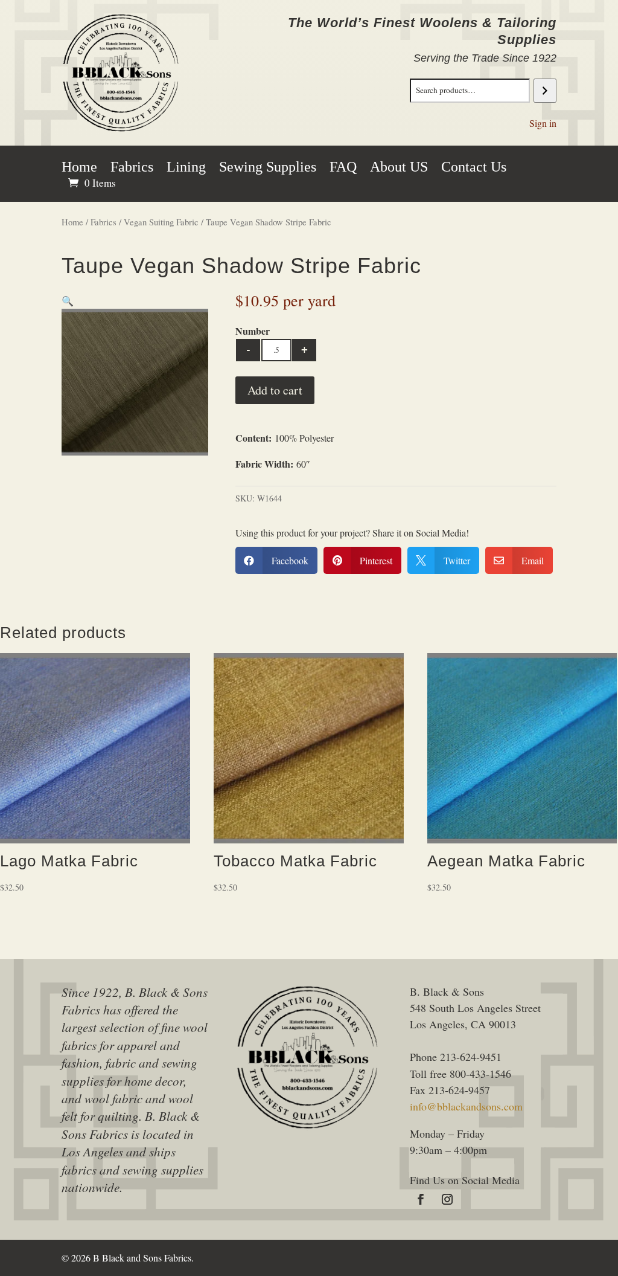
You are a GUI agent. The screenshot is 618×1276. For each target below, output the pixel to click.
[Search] (545, 91)
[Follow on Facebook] (421, 1199)
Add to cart (274, 390)
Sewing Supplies (267, 169)
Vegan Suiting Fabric (161, 222)
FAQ (343, 169)
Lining (186, 169)
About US (399, 169)
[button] (68, 300)
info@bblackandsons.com (466, 1106)
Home (79, 169)
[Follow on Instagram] (447, 1199)
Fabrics (131, 169)
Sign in (542, 123)
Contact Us (473, 169)
